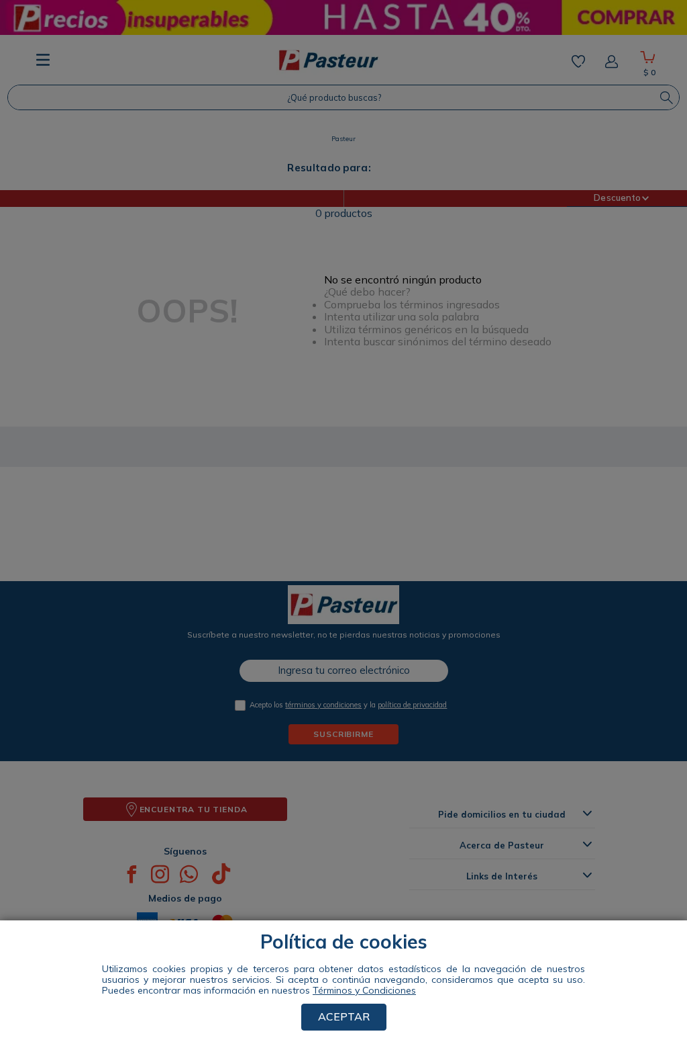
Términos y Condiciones (364, 990)
